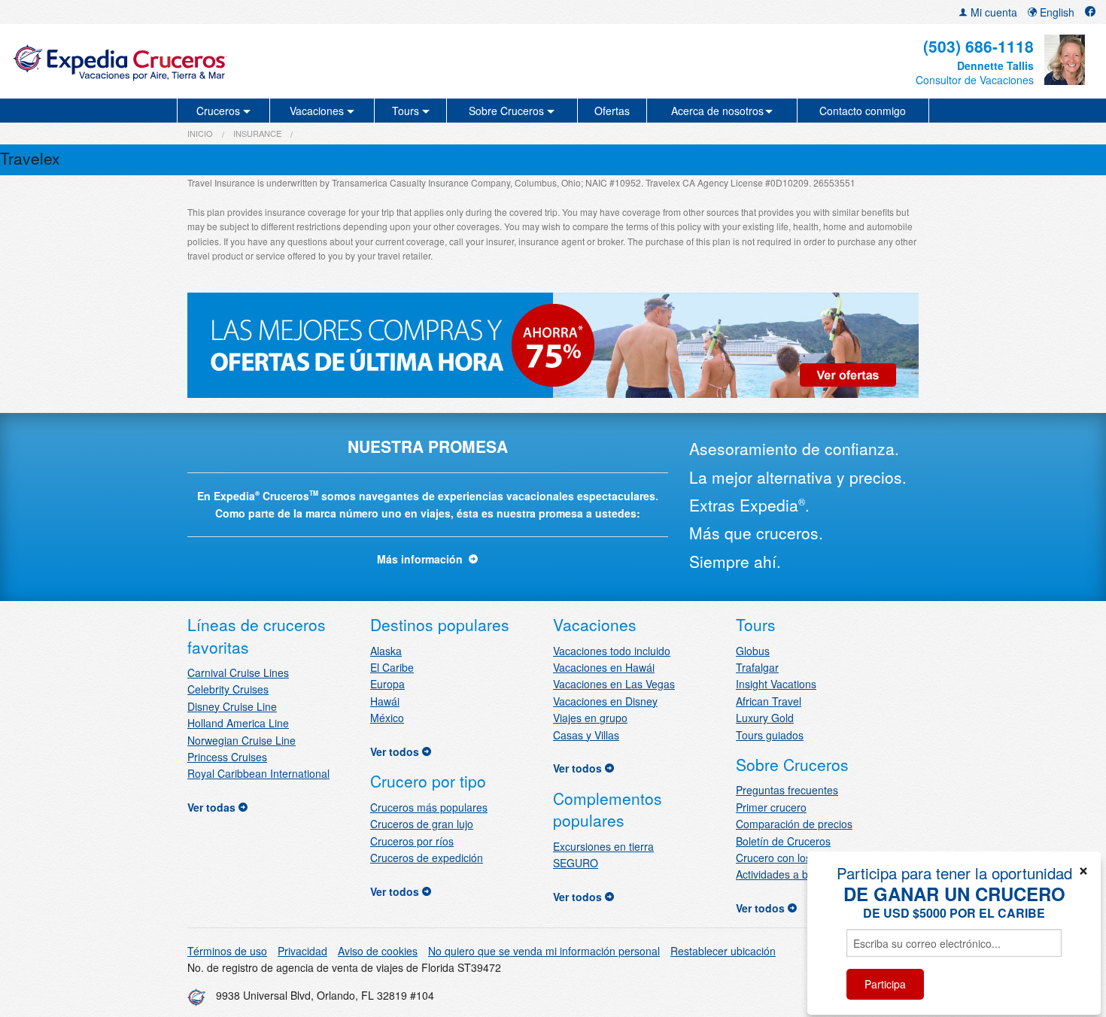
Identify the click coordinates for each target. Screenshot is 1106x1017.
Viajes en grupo (590, 717)
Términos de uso (227, 950)
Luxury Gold (765, 717)
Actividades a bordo (783, 874)
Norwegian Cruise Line (241, 740)
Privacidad (302, 950)
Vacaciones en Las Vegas (614, 683)
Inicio (200, 133)
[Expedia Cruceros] (190, 61)
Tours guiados (770, 734)
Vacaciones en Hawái (604, 667)
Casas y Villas (586, 734)
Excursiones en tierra (603, 846)
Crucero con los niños (788, 857)
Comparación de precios (794, 823)
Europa (387, 683)
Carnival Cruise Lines (238, 672)
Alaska (386, 650)
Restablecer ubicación (723, 950)
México (387, 717)
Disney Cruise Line (232, 706)
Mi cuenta (992, 12)
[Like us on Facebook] (1090, 12)
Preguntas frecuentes (787, 789)
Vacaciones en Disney (605, 701)
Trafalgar (757, 667)
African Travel (768, 701)
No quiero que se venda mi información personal (544, 950)
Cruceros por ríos (412, 841)
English (1055, 12)
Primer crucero (771, 807)
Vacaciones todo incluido (611, 650)
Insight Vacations (776, 683)
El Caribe (392, 667)
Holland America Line (238, 722)
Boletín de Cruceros (783, 841)
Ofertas (612, 110)
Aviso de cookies (378, 950)
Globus (753, 650)
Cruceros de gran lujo (421, 823)
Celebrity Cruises (228, 689)
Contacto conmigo (862, 110)
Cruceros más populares (429, 807)
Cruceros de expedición (426, 857)
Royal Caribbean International (258, 773)
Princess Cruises (227, 756)
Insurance (257, 133)
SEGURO (575, 862)
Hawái (385, 701)
